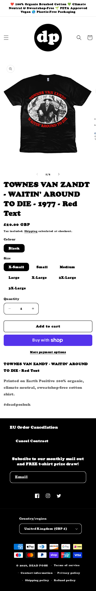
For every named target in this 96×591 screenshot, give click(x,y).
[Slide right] (58, 174)
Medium (67, 267)
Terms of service (67, 565)
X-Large (39, 278)
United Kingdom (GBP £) (45, 528)
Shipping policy (37, 580)
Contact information (36, 573)
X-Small (16, 267)
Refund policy (65, 580)
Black (14, 248)
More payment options (48, 352)
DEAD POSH (38, 565)
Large (14, 278)
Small (42, 267)
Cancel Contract (32, 441)
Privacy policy (68, 573)
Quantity (11, 299)
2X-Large (67, 278)
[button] (6, 37)
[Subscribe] (80, 477)
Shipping (31, 231)
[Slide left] (37, 174)
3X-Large (17, 288)
